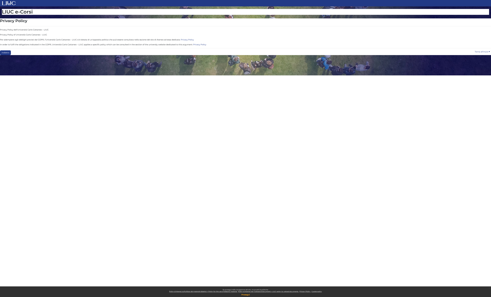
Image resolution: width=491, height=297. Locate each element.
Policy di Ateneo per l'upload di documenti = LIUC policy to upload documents (268, 291)
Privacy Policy (305, 291)
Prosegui (245, 295)
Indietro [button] (5, 52)
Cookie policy (316, 291)
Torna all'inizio (482, 51)
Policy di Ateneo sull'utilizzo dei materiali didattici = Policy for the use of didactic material (203, 291)
